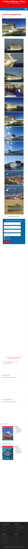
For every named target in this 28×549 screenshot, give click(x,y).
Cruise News (8, 357)
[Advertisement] (14, 300)
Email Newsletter (12, 358)
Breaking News (8, 239)
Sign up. (15, 377)
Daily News (7, 237)
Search (18, 358)
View (15, 401)
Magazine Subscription (16, 357)
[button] (25, 8)
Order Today (18, 432)
